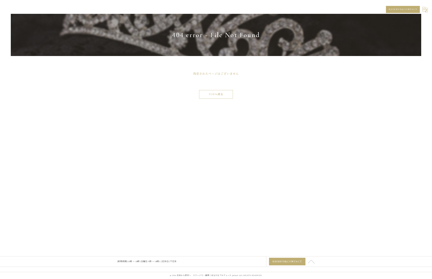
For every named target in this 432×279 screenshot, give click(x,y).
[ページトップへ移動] (311, 261)
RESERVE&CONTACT (403, 9)
